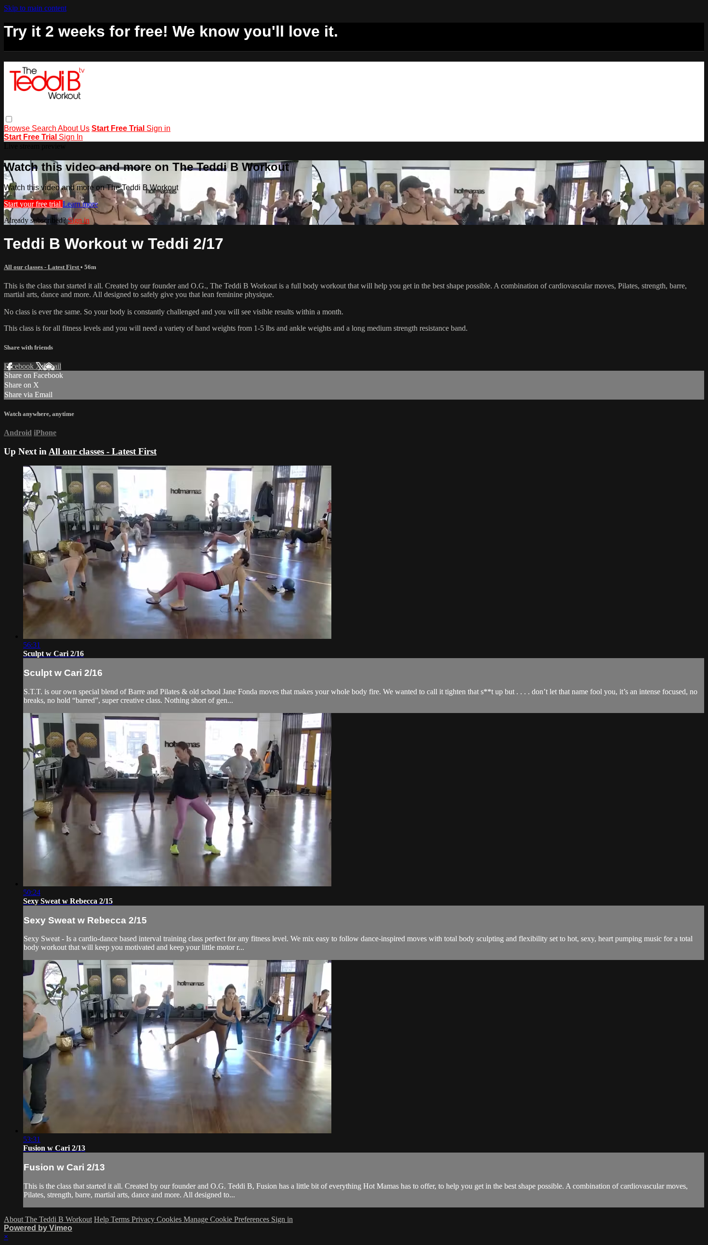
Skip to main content (35, 8)
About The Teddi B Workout (48, 1219)
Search (45, 128)
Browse (18, 128)
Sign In (71, 137)
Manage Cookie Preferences (227, 1219)
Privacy (144, 1219)
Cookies (170, 1219)
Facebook (20, 366)
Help (102, 1219)
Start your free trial (33, 204)
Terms (121, 1219)
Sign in (158, 128)
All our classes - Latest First (42, 267)
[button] (9, 119)
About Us (74, 128)
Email (52, 366)
